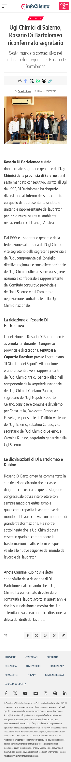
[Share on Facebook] (25, 81)
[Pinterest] (55, 693)
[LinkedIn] (64, 693)
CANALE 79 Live (64, 6)
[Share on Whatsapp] (38, 81)
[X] (15, 693)
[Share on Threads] (44, 81)
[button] (5, 6)
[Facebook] (6, 693)
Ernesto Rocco (24, 91)
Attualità (35, 18)
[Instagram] (45, 693)
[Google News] (36, 693)
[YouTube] (25, 693)
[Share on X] (32, 81)
